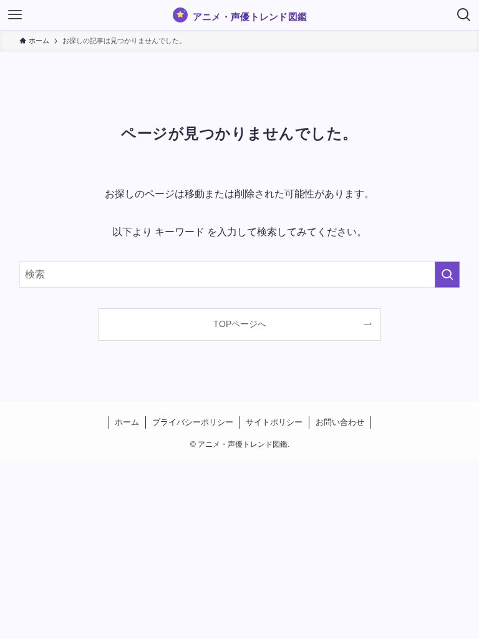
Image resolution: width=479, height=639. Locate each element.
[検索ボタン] (464, 15)
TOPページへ (239, 324)
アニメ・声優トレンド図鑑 (250, 16)
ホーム (127, 422)
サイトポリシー (274, 422)
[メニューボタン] (15, 15)
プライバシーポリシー (192, 422)
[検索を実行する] (447, 274)
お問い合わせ (340, 422)
